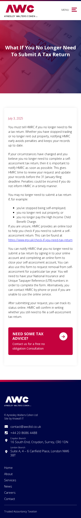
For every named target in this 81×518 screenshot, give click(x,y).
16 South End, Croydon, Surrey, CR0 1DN (39, 440)
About (8, 474)
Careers (10, 492)
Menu (65, 10)
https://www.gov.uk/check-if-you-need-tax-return (40, 240)
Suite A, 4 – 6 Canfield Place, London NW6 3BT (39, 451)
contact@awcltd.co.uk (25, 426)
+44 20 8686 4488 (23, 433)
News (8, 486)
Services (10, 480)
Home (8, 468)
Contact (9, 499)
